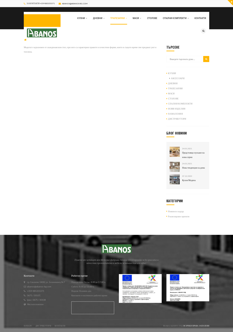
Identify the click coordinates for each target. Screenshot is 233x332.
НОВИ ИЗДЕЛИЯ (176, 108)
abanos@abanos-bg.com (74, 3)
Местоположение (35, 304)
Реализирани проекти (178, 216)
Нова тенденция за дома (193, 167)
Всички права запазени (196, 326)
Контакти (60, 326)
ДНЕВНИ (173, 83)
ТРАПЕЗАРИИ (37, 39)
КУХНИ (172, 73)
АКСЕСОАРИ (177, 78)
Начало (28, 326)
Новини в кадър (176, 211)
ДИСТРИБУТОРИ (177, 118)
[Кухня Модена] (175, 179)
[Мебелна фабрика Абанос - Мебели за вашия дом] (42, 32)
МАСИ (171, 93)
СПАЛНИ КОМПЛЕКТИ (180, 103)
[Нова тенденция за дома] (175, 167)
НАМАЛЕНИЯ (175, 113)
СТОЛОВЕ (173, 98)
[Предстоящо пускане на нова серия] (175, 152)
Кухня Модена (189, 180)
